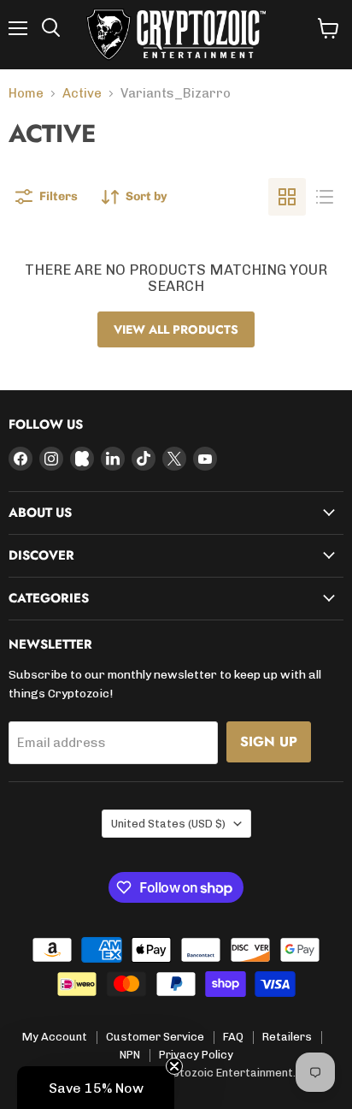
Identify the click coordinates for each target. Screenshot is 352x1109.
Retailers (287, 1036)
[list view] (324, 197)
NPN (130, 1054)
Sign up (268, 741)
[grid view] (287, 197)
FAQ (233, 1036)
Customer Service (155, 1036)
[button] (95, 1087)
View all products (176, 329)
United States (168, 823)
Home (26, 93)
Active (82, 93)
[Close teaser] (174, 1066)
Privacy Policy (196, 1054)
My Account (54, 1036)
